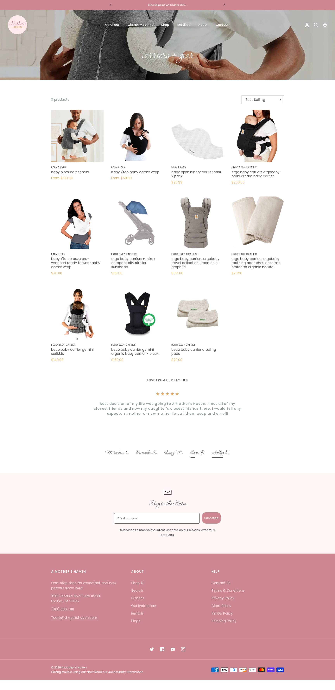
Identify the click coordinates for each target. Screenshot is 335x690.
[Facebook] (162, 649)
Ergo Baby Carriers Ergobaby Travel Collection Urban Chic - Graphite (195, 262)
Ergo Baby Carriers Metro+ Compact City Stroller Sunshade (133, 262)
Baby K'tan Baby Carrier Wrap (135, 172)
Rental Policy (222, 613)
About (203, 25)
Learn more (187, 5)
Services (183, 25)
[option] (117, 453)
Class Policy (221, 605)
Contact (222, 25)
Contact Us (221, 583)
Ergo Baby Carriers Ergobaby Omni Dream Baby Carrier (255, 174)
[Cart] (325, 25)
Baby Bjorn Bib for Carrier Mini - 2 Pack (197, 174)
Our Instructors (143, 605)
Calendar (112, 25)
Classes (137, 598)
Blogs (135, 621)
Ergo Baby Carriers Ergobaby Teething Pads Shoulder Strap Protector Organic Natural (256, 262)
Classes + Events (140, 25)
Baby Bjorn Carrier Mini (70, 172)
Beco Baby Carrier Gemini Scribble (72, 351)
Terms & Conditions (228, 590)
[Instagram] (183, 649)
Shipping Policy (224, 621)
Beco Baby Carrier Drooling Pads (193, 351)
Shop (165, 25)
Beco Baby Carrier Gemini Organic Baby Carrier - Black (134, 351)
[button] (117, 453)
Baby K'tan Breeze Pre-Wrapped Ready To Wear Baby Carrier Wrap (75, 262)
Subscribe (211, 518)
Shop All (137, 583)
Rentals (137, 613)
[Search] (316, 25)
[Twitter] (152, 649)
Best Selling (255, 99)
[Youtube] (172, 649)
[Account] (307, 25)
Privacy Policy (223, 598)
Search (137, 590)
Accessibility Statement (125, 672)
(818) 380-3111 (62, 609)
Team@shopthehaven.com (74, 617)
